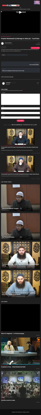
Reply (38, 82)
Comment (21, 92)
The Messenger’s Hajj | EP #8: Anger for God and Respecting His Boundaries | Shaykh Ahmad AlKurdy (19, 147)
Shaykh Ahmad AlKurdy (19, 145)
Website (3, 115)
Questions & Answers (4, 365)
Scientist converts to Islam (8, 400)
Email (21, 111)
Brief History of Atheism (8, 237)
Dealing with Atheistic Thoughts (10, 208)
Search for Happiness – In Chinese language (12, 333)
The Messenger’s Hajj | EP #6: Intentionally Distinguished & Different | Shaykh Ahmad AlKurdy (20, 174)
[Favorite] (2, 47)
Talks (3, 235)
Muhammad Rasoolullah (7, 9)
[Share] (5, 47)
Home (2, 9)
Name (21, 106)
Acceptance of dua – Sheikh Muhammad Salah (13, 367)
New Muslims (3, 398)
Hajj (2, 145)
